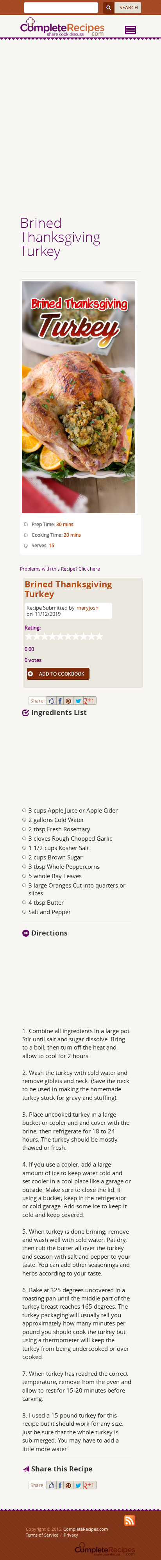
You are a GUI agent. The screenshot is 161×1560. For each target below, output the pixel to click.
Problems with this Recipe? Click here (60, 569)
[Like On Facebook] (52, 700)
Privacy (71, 1535)
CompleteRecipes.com (85, 1529)
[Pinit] (68, 700)
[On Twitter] (78, 700)
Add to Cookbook (61, 674)
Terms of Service (42, 1535)
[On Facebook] (60, 700)
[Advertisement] (80, 128)
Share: (37, 700)
